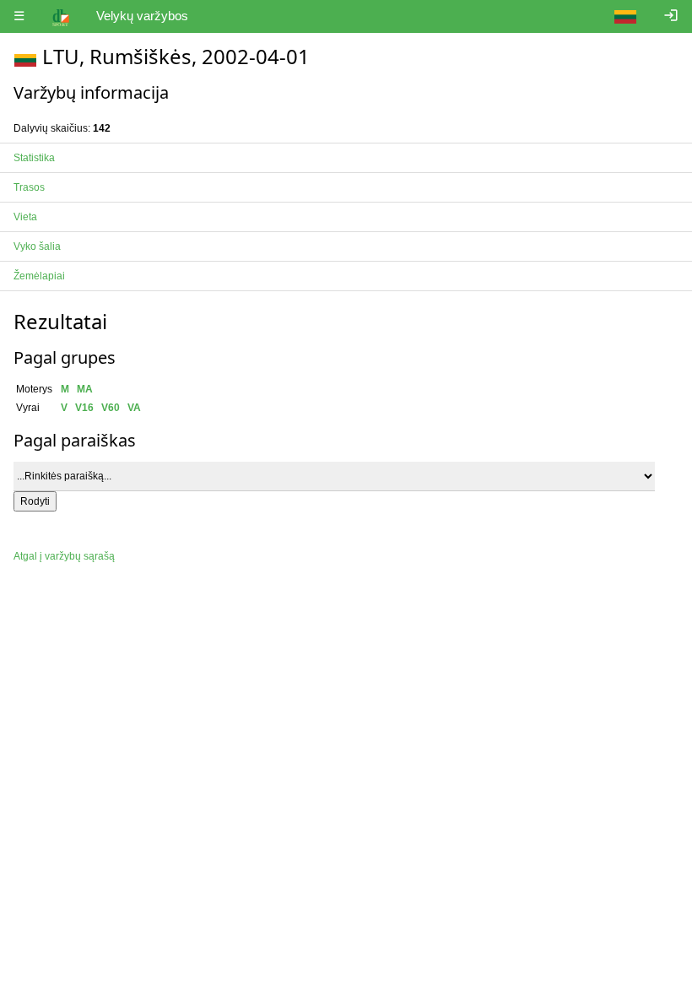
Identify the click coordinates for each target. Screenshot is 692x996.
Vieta (25, 217)
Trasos (29, 187)
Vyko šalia (37, 246)
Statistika (34, 158)
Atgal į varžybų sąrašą (64, 556)
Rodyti (35, 501)
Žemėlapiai (39, 276)
